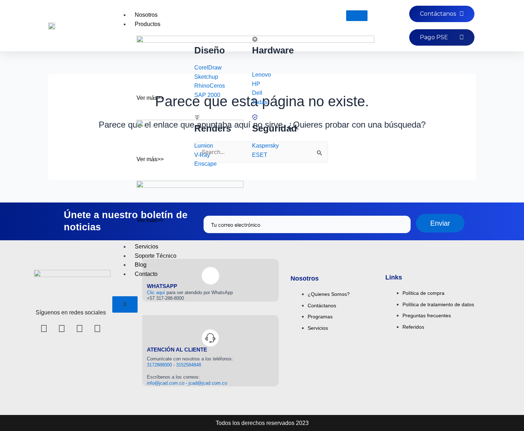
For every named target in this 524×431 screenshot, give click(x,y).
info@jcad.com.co (165, 383)
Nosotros (146, 15)
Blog (141, 265)
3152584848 (188, 365)
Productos (147, 24)
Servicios (146, 246)
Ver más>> (150, 98)
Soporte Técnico (155, 256)
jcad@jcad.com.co (208, 383)
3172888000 (160, 365)
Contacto (146, 274)
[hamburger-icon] (357, 15)
